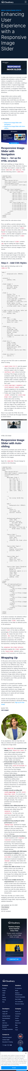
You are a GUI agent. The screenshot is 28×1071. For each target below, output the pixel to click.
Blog (16, 1025)
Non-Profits (18, 999)
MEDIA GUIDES (5, 10)
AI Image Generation (7, 1029)
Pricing (4, 999)
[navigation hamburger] (25, 2)
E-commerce (18, 988)
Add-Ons (4, 1023)
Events (17, 1018)
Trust (16, 1029)
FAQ (3, 1002)
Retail (16, 990)
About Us (17, 1011)
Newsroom (18, 1023)
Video (3, 992)
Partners (17, 1016)
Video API (4, 1013)
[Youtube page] (11, 1045)
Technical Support (7, 1037)
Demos (4, 997)
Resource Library (19, 1003)
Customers (18, 1013)
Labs (16, 1027)
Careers (17, 1020)
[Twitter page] (3, 1045)
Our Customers (19, 1001)
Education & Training (7, 1042)
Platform (4, 988)
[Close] (26, 1053)
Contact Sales (5, 1039)
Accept (14, 1067)
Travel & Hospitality (20, 997)
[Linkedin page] (5, 1045)
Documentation (6, 1018)
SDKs (3, 1020)
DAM (3, 995)
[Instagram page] (8, 1045)
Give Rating (5, 907)
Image (4, 990)
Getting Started (6, 1016)
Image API (5, 1011)
